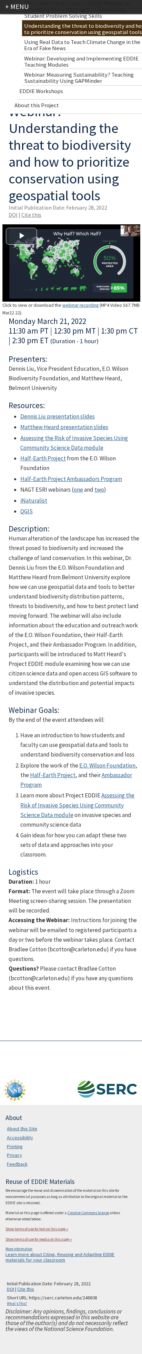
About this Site (22, 1129)
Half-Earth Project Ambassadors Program (71, 479)
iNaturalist (33, 500)
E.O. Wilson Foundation (107, 765)
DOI (13, 214)
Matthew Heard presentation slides (64, 427)
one (78, 489)
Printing (15, 1146)
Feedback (17, 1164)
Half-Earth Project (43, 458)
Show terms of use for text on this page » (37, 1229)
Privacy (14, 1155)
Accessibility (20, 1137)
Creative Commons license (88, 1212)
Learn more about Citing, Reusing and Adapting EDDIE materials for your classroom (60, 1257)
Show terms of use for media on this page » (39, 1239)
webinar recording (80, 305)
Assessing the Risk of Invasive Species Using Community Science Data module (77, 805)
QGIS (26, 511)
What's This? (17, 1303)
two (99, 489)
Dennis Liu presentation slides (57, 416)
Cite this (31, 214)
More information (19, 1248)
